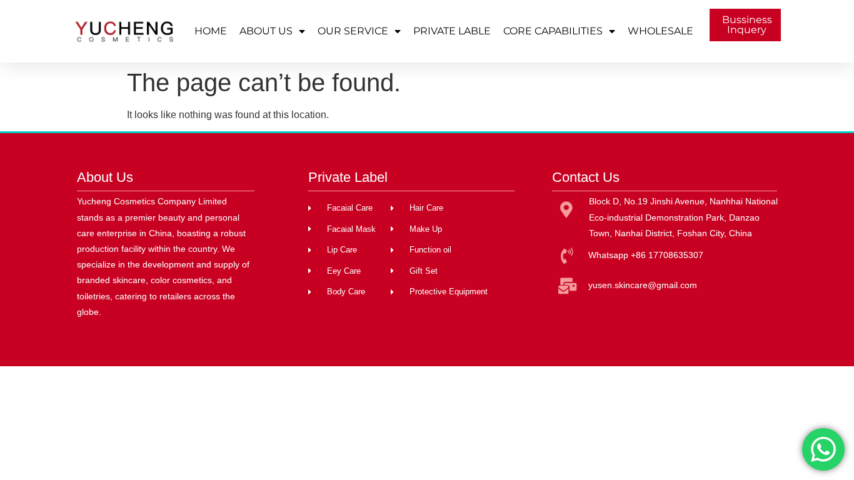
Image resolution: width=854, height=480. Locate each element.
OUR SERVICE (353, 31)
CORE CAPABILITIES (553, 31)
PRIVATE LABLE (452, 31)
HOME (210, 31)
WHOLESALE (660, 31)
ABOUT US (266, 31)
